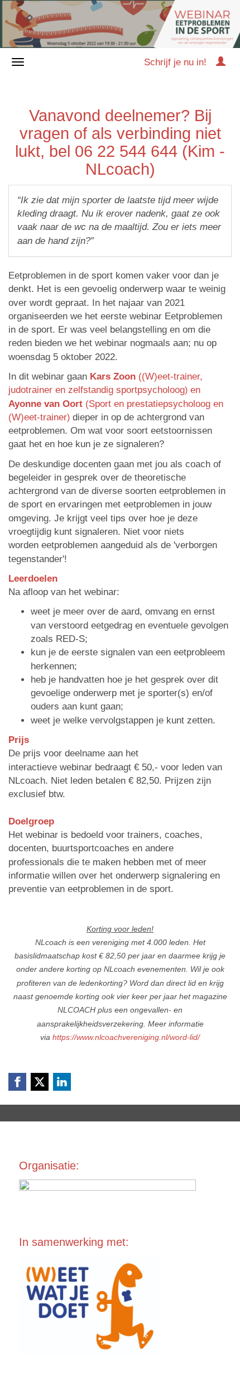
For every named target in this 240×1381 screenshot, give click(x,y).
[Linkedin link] (62, 1082)
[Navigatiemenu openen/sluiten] (18, 61)
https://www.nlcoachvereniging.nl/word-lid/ (126, 1037)
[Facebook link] (17, 1082)
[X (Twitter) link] (40, 1082)
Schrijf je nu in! (175, 62)
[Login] (220, 62)
